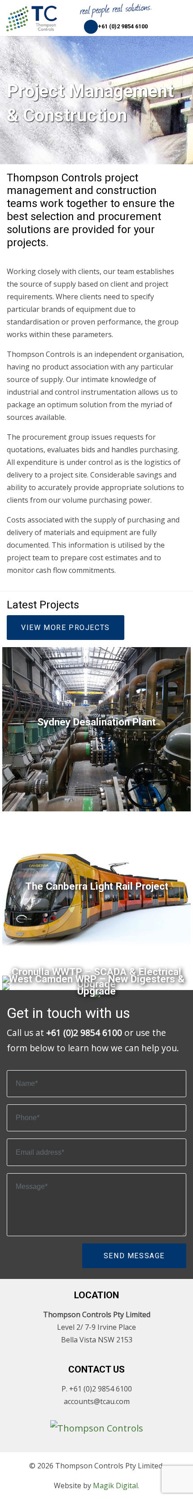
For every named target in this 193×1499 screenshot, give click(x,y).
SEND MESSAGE (134, 1255)
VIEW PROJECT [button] (96, 758)
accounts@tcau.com (97, 1401)
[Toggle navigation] (182, 14)
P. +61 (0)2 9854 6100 (96, 1389)
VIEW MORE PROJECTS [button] (65, 627)
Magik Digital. (116, 1485)
